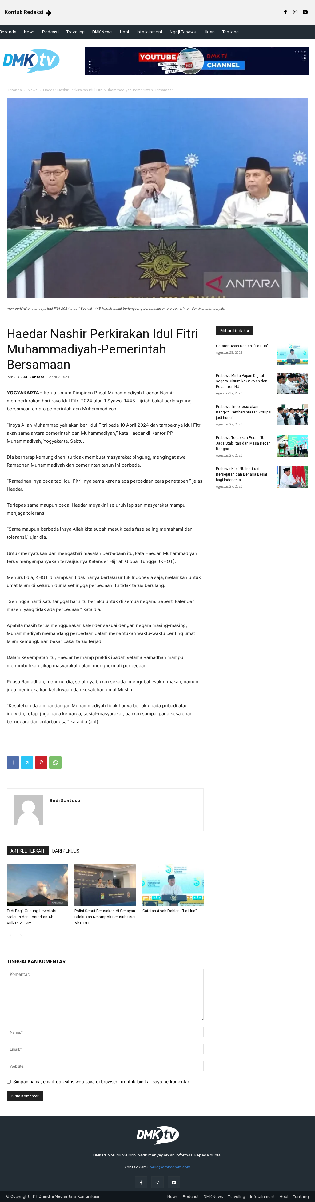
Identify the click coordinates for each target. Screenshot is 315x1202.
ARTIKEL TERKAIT (27, 851)
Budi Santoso (32, 376)
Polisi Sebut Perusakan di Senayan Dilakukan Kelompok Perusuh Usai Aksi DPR (104, 916)
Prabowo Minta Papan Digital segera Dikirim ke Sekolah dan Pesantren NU (241, 381)
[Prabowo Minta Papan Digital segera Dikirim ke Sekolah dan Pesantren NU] (292, 383)
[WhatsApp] (55, 762)
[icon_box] (29, 13)
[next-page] (20, 935)
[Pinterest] (41, 762)
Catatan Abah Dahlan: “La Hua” (169, 910)
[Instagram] (295, 12)
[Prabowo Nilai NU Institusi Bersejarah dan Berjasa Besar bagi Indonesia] (292, 477)
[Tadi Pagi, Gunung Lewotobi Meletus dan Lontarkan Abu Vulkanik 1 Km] (37, 885)
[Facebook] (285, 12)
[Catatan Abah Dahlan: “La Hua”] (173, 885)
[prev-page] (10, 935)
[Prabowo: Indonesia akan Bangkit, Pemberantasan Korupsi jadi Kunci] (292, 414)
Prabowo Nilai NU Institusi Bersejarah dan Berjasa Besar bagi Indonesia (241, 474)
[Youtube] (305, 12)
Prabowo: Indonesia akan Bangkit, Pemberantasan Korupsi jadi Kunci (243, 412)
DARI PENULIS (65, 851)
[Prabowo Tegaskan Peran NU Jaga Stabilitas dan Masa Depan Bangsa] (292, 446)
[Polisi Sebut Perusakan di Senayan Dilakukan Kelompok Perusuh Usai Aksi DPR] (105, 885)
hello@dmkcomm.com (170, 1167)
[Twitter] (27, 762)
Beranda (14, 90)
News (32, 90)
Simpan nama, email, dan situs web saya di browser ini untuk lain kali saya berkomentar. (101, 1081)
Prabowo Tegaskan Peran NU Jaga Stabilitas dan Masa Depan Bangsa (243, 443)
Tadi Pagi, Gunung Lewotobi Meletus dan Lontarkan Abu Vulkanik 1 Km (31, 916)
